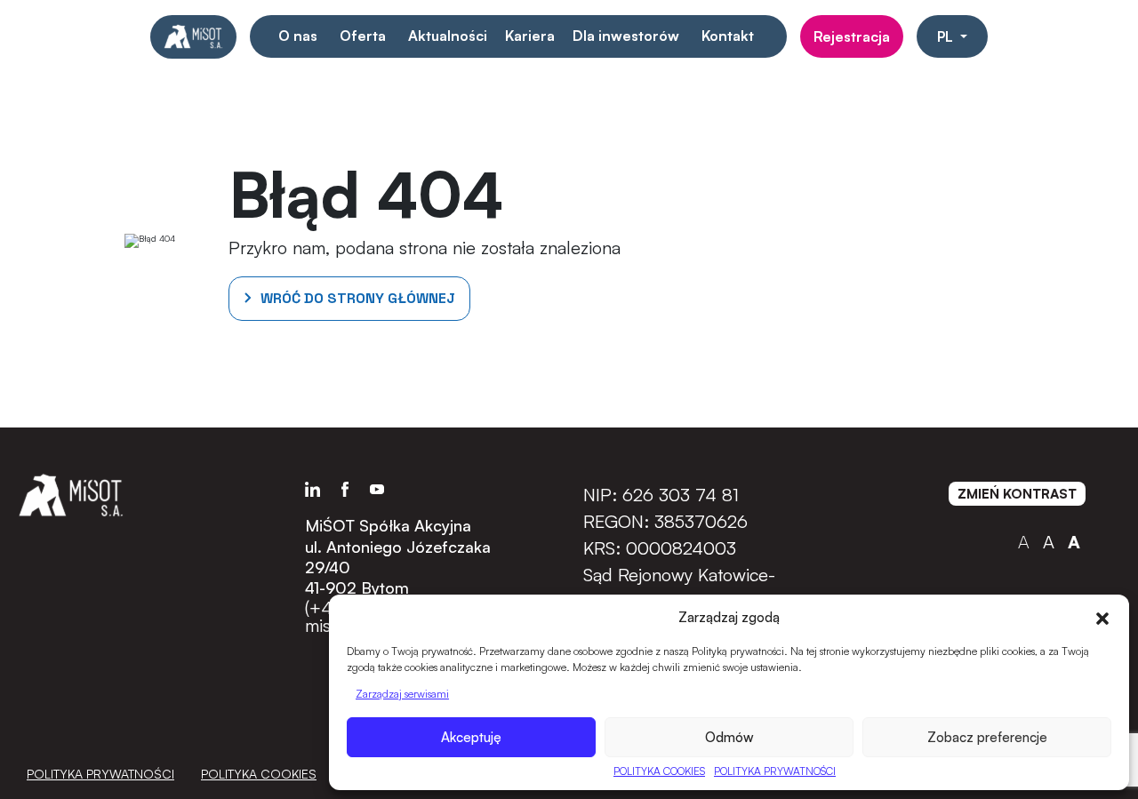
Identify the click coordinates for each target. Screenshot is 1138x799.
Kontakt (727, 35)
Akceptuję (471, 737)
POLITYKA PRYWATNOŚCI (775, 771)
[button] (1102, 617)
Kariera (530, 35)
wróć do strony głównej (357, 298)
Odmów (729, 737)
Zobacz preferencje (987, 737)
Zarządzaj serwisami (402, 693)
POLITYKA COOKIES (659, 771)
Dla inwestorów (626, 35)
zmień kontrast (1017, 493)
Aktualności (447, 35)
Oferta (363, 35)
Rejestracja (851, 36)
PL (947, 36)
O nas (297, 35)
